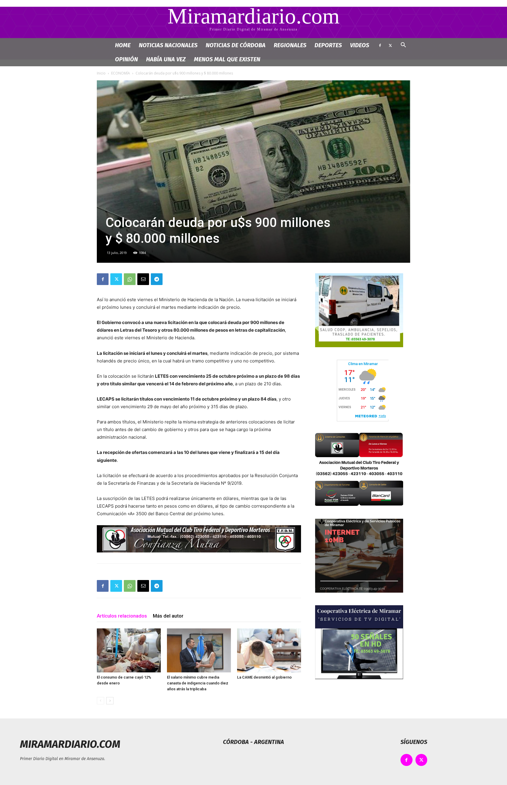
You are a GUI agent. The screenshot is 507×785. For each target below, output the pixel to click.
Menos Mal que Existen (227, 59)
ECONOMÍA (120, 73)
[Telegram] (157, 279)
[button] (403, 45)
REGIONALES (290, 45)
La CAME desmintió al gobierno (264, 677)
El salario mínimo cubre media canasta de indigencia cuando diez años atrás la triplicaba (197, 683)
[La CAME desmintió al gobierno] (269, 650)
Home (123, 45)
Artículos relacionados (122, 616)
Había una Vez (166, 59)
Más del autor (168, 616)
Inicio (101, 73)
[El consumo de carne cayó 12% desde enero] (129, 650)
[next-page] (110, 700)
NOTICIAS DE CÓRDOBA (236, 45)
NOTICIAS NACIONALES (168, 45)
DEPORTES (328, 45)
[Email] (143, 279)
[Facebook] (380, 45)
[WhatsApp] (130, 279)
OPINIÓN (126, 59)
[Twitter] (390, 45)
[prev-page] (100, 700)
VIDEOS (359, 45)
